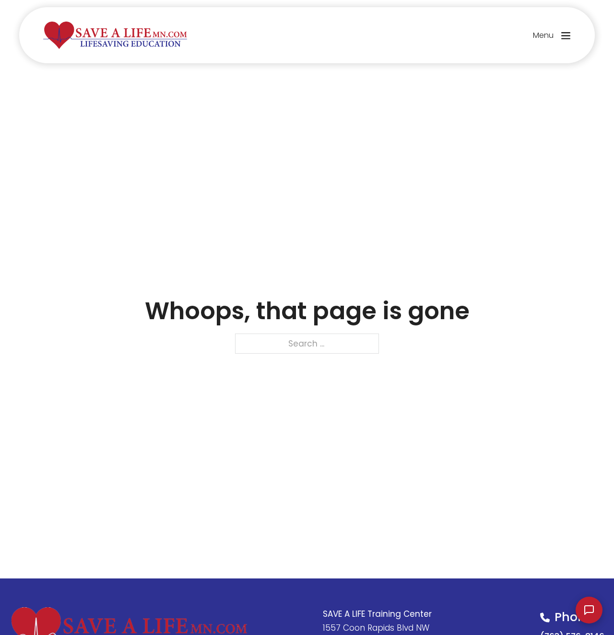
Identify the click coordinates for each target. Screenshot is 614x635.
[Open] (566, 35)
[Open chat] (589, 610)
